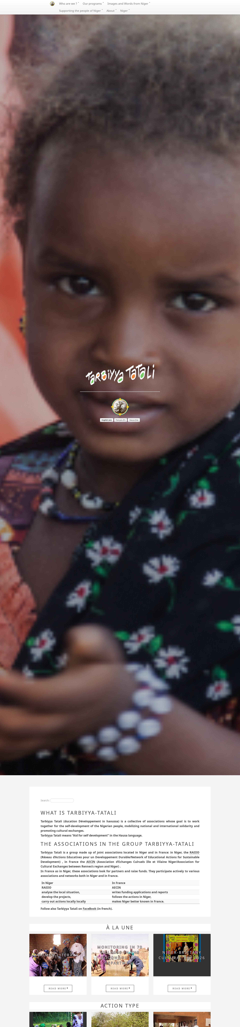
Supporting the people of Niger (80, 11)
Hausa (132, 420)
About (110, 11)
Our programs (92, 4)
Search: (45, 800)
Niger (124, 11)
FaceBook (89, 909)
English (105, 420)
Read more (57, 988)
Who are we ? (68, 4)
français (119, 420)
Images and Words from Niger (128, 4)
